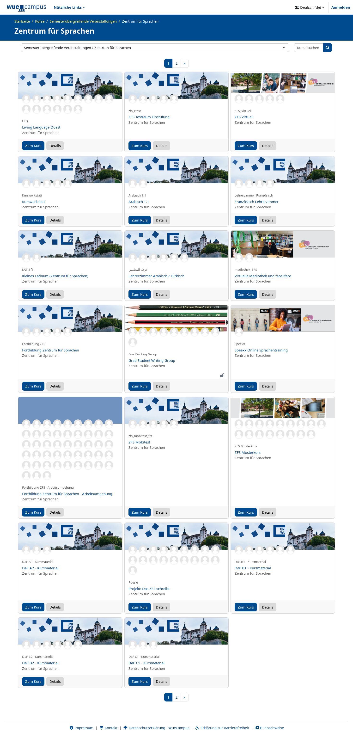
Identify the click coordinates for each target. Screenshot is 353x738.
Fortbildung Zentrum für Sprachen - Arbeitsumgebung (67, 493)
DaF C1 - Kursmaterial (146, 662)
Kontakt (110, 727)
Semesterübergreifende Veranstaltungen (83, 21)
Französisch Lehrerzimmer (257, 201)
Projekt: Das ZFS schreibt (149, 588)
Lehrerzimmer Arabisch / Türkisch (156, 275)
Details (55, 145)
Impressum (83, 727)
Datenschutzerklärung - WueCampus (158, 727)
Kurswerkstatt (33, 201)
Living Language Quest (41, 127)
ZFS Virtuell (244, 116)
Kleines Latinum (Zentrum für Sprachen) (55, 275)
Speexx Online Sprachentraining (261, 350)
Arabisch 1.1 (138, 201)
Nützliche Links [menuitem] (68, 7)
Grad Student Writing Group (151, 360)
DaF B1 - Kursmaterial (253, 568)
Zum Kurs (33, 145)
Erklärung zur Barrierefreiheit (224, 727)
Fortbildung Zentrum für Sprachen (50, 350)
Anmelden (340, 7)
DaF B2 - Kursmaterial (40, 662)
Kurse (39, 21)
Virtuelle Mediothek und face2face (263, 275)
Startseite (22, 21)
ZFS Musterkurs (248, 452)
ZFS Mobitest (139, 442)
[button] (309, 7)
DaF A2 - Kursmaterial (40, 568)
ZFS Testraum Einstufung (149, 116)
